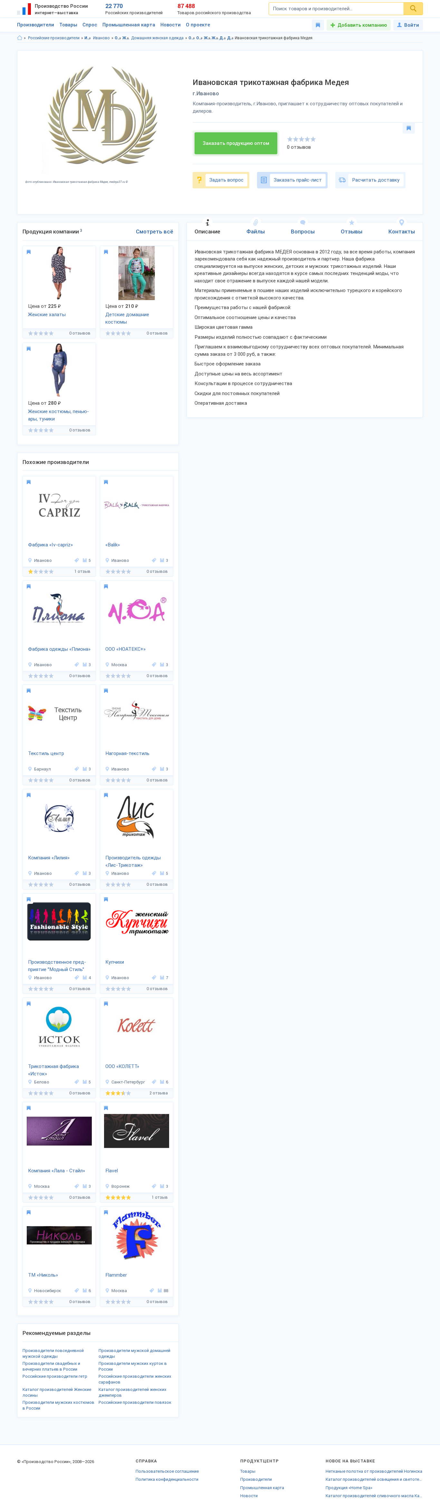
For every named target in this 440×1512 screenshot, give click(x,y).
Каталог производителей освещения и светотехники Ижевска (374, 1479)
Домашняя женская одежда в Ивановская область (222, 38)
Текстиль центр (46, 753)
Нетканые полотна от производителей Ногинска (374, 1471)
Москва (119, 664)
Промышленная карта (128, 25)
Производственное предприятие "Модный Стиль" (57, 965)
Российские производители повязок (135, 1402)
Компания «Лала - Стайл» (56, 1171)
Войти (411, 25)
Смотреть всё (154, 231)
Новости (170, 25)
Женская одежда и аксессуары (125, 38)
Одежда (118, 38)
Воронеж (120, 1186)
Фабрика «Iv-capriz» (50, 545)
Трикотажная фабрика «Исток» (53, 1070)
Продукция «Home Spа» (349, 1487)
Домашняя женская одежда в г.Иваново (230, 38)
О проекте (198, 25)
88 (166, 1290)
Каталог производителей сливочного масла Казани (374, 1495)
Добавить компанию (362, 25)
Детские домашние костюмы (127, 318)
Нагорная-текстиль (127, 753)
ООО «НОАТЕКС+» (125, 649)
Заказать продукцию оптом (236, 143)
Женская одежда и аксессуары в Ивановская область (207, 38)
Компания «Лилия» (49, 858)
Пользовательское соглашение (167, 1471)
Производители (35, 25)
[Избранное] (318, 25)
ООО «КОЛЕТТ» (122, 1066)
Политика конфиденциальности (167, 1479)
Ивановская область (87, 38)
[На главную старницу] (19, 38)
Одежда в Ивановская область (191, 38)
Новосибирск (47, 1290)
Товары (68, 25)
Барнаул (42, 769)
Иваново (101, 38)
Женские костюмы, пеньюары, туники (58, 415)
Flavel (111, 1171)
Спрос (89, 25)
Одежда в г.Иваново (199, 38)
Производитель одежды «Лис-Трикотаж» (133, 861)
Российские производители (54, 38)
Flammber (116, 1275)
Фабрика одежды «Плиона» (59, 649)
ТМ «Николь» (43, 1275)
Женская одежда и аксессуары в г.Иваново (215, 38)
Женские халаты (47, 314)
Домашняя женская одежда (157, 38)
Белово (41, 1082)
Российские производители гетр (55, 1376)
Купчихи (114, 962)
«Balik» (112, 545)
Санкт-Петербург (128, 1082)
